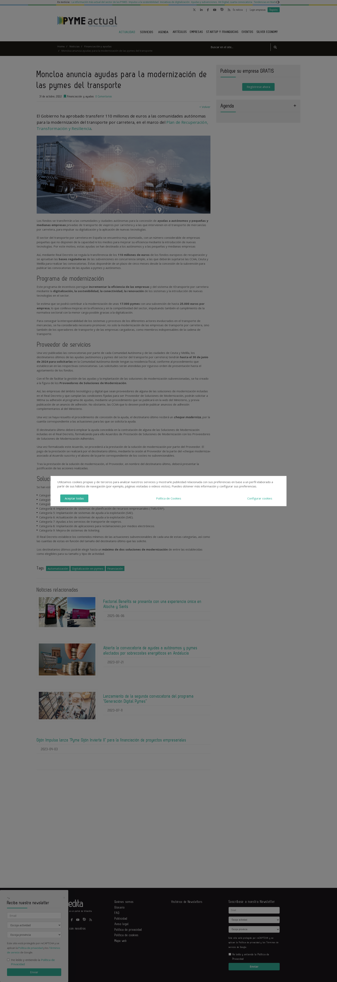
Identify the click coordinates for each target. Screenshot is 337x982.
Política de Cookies (168, 498)
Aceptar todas (74, 498)
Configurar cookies (259, 498)
